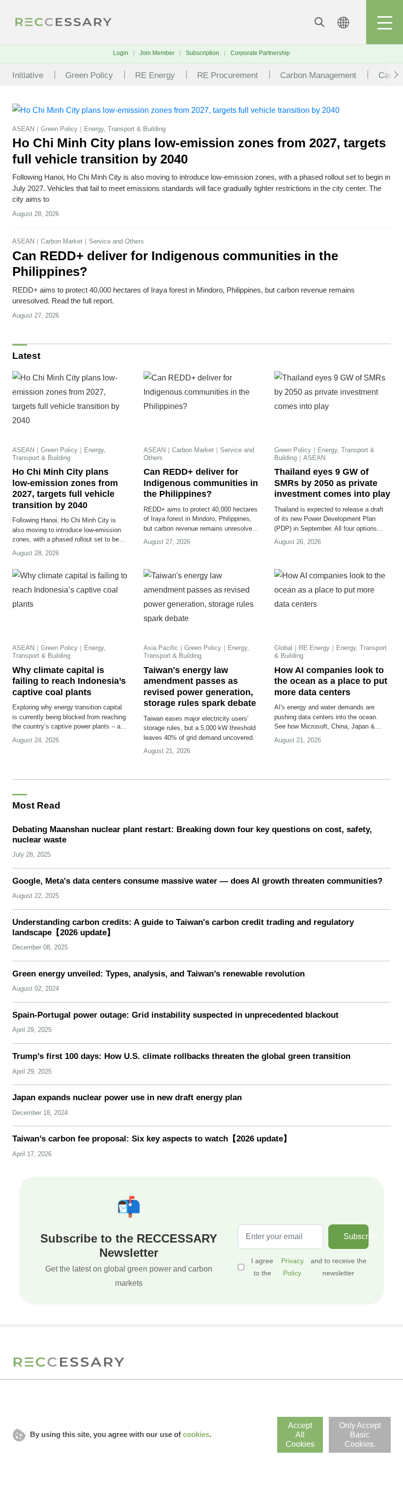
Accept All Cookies (300, 1434)
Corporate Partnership (260, 53)
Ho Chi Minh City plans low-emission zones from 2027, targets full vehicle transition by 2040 (199, 150)
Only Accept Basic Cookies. (360, 1434)
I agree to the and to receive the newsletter (309, 1267)
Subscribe (356, 1236)
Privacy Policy (292, 1267)
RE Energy (155, 75)
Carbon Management (318, 75)
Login (120, 53)
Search (319, 22)
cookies (196, 1434)
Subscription (202, 53)
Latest (26, 356)
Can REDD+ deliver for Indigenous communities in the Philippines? (175, 263)
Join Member (157, 53)
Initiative (27, 75)
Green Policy (89, 75)
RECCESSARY (64, 22)
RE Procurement (227, 75)
